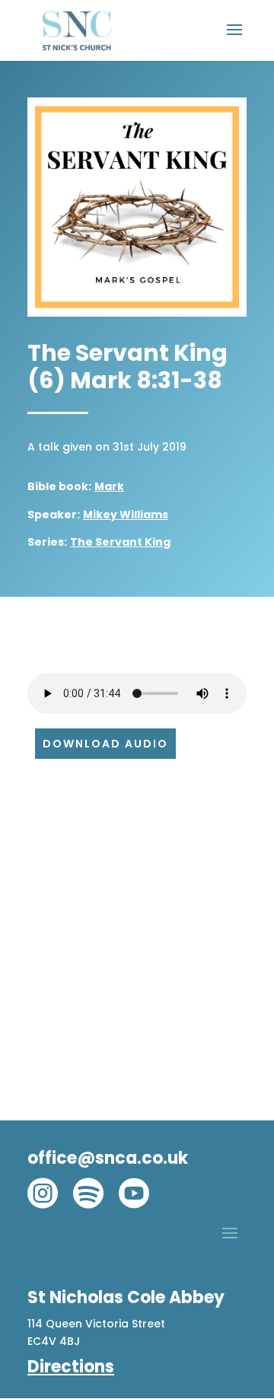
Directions (70, 1366)
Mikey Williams (125, 514)
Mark (109, 486)
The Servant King (120, 542)
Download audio (105, 743)
